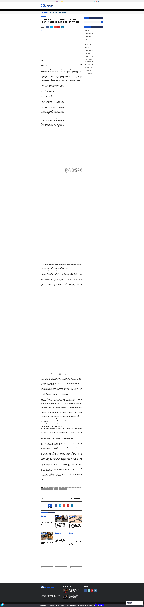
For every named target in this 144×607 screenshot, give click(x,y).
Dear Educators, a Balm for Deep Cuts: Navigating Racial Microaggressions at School (75, 526)
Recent (64, 586)
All (86, 30)
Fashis (87, 42)
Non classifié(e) (88, 59)
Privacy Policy (47, 1)
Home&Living (88, 53)
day (57, 487)
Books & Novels (88, 33)
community (53, 487)
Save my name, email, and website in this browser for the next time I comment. (55, 571)
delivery (60, 487)
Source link (43, 481)
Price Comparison (89, 64)
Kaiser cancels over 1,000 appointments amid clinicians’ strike (46, 523)
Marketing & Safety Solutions (90, 55)
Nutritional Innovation (89, 61)
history (67, 487)
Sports (87, 68)
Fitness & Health (88, 44)
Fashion (54, 9)
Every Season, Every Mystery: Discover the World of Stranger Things (74, 590)
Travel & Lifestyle (46, 9)
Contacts (53, 1)
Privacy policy (100, 605)
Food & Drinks (88, 45)
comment (49, 487)
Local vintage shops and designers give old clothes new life (75, 543)
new (79, 487)
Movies (87, 58)
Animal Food (88, 31)
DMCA (42, 1)
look (77, 487)
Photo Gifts (88, 62)
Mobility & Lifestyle (89, 56)
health (64, 487)
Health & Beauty (62, 9)
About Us (51, 603)
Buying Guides (89, 9)
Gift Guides (81, 9)
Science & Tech (72, 9)
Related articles (44, 512)
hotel (74, 487)
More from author (51, 512)
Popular (69, 586)
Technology (88, 70)
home (71, 487)
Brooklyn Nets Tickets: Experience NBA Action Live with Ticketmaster (62, 12)
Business (45, 487)
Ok (96, 605)
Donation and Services (89, 38)
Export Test (88, 39)
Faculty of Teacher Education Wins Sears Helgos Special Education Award (61, 541)
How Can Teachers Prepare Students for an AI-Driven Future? (47, 542)
